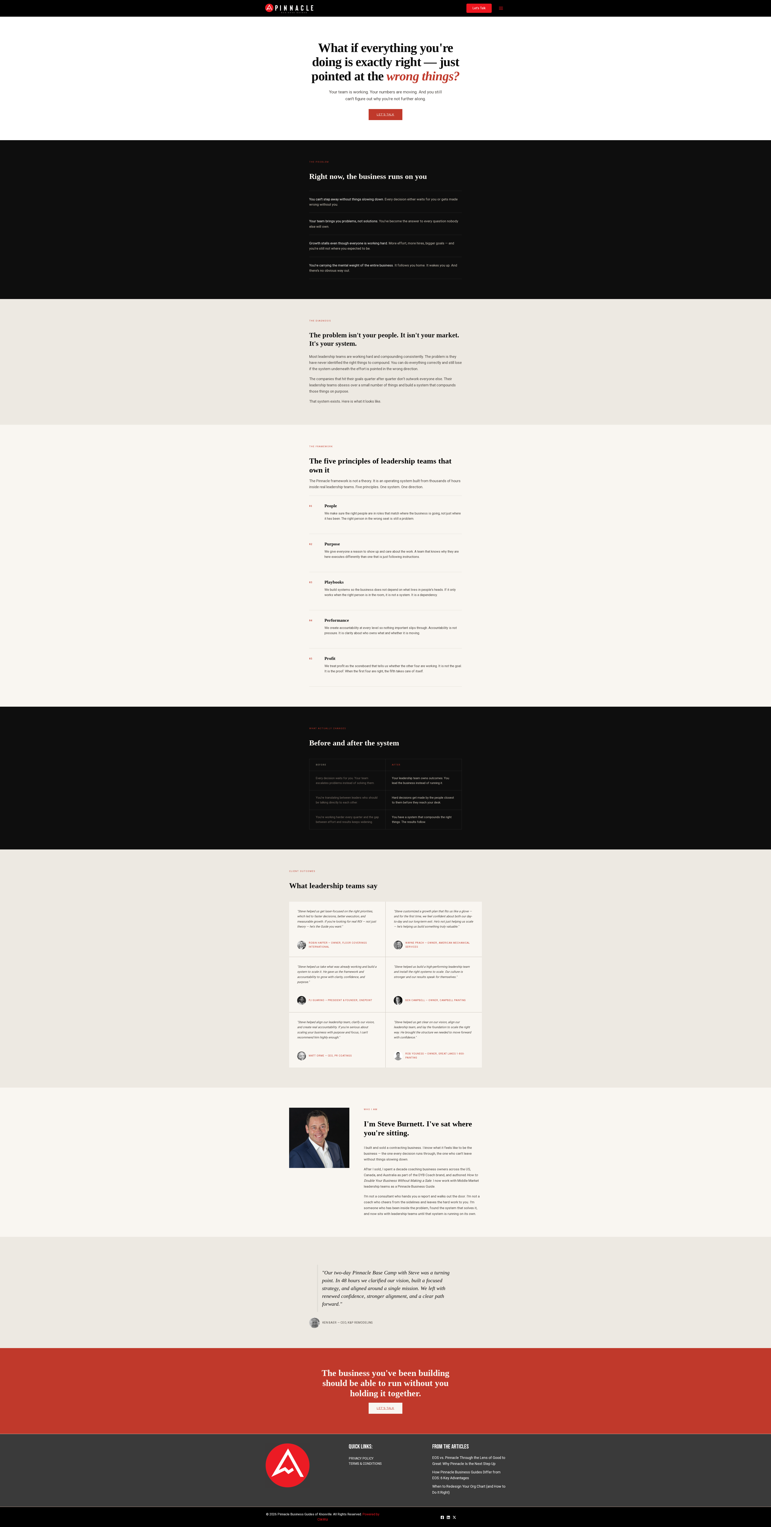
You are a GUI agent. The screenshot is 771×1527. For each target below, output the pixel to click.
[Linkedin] (448, 1517)
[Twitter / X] (454, 1517)
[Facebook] (442, 1517)
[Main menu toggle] (501, 8)
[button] (479, 8)
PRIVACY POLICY (361, 1458)
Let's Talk (385, 114)
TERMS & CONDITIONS (365, 1464)
